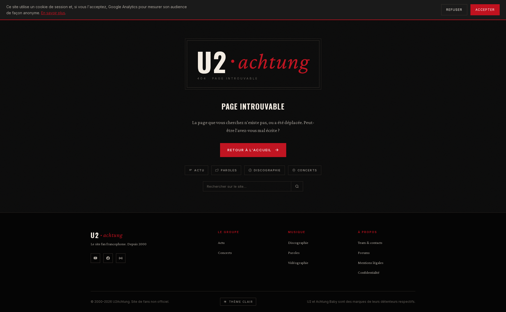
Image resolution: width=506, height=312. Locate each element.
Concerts (307, 170)
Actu (199, 170)
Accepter (485, 10)
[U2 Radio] (120, 258)
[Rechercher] (297, 186)
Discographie (267, 170)
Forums (364, 252)
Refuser (454, 10)
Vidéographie (298, 263)
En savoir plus (53, 13)
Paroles (229, 170)
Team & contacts (370, 242)
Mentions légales (370, 263)
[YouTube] (95, 258)
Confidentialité (369, 272)
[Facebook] (108, 258)
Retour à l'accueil (249, 150)
